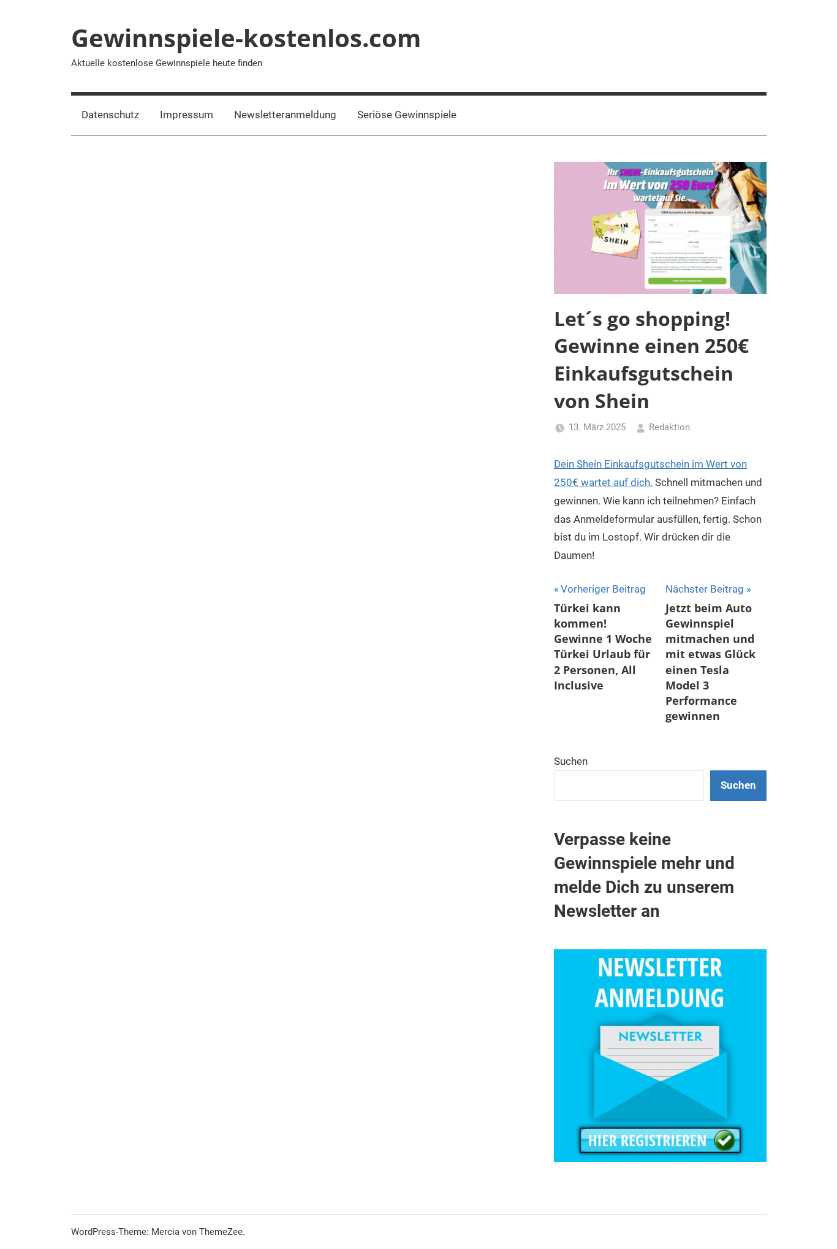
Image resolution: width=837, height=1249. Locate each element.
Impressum (186, 114)
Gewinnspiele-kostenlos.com (246, 38)
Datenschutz (110, 114)
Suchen (571, 761)
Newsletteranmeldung (285, 114)
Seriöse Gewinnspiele (406, 114)
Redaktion (669, 427)
